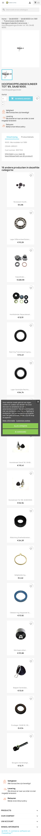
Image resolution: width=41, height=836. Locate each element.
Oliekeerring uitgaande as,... (20, 613)
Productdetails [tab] (27, 137)
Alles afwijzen (20, 426)
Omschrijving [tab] (12, 137)
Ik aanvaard (20, 432)
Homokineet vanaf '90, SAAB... (20, 462)
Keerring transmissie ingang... (20, 352)
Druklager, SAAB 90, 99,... (20, 725)
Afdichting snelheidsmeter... (20, 537)
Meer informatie (9, 421)
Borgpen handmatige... (20, 763)
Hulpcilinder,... (20, 277)
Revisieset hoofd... (21, 202)
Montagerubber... (20, 650)
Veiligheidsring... (20, 575)
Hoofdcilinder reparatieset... (20, 314)
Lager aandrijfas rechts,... (20, 390)
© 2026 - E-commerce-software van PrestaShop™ (16, 832)
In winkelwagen (21, 98)
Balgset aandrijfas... (20, 688)
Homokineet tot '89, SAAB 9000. (20, 500)
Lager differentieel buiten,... (20, 239)
